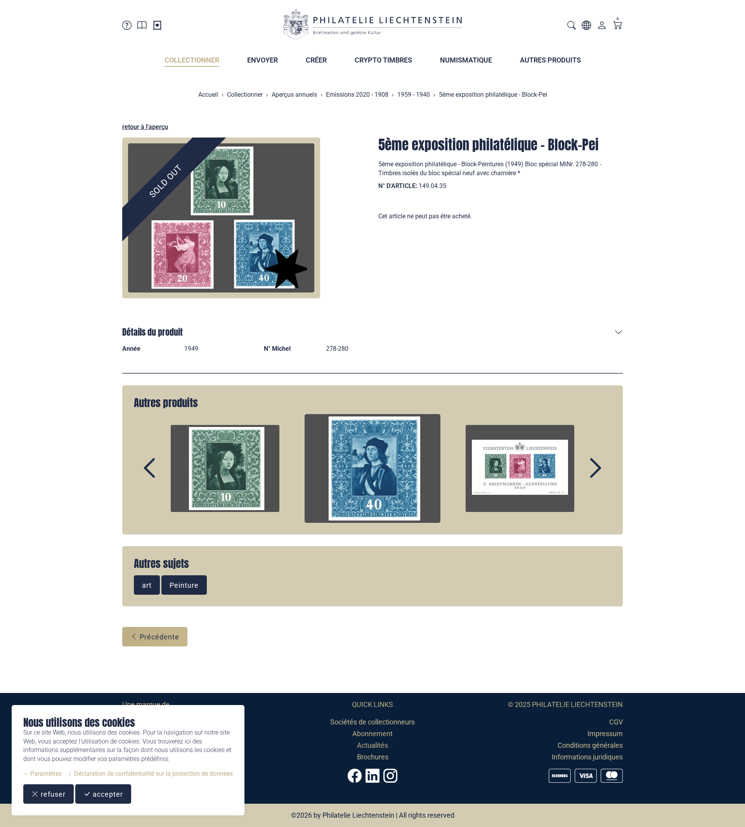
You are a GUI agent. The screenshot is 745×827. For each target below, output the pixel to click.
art (147, 585)
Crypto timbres (383, 60)
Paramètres (45, 773)
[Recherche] (571, 26)
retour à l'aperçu (145, 127)
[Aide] (127, 26)
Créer (316, 60)
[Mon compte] (602, 27)
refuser (52, 794)
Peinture (184, 585)
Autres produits (550, 60)
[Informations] (142, 26)
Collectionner (192, 60)
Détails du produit (152, 332)
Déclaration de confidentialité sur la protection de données (153, 773)
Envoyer (262, 60)
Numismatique (466, 60)
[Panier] (617, 26)
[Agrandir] (221, 217)
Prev (167, 474)
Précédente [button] (158, 637)
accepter (107, 794)
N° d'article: (397, 186)
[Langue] (586, 26)
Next (578, 474)
